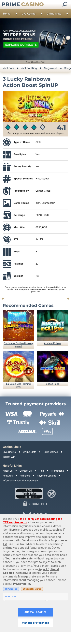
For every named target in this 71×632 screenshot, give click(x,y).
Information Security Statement (20, 480)
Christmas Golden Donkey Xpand (18, 344)
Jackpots (8, 68)
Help (41, 470)
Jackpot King (29, 68)
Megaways (50, 68)
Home (6, 13)
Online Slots (54, 13)
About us (7, 470)
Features (8, 475)
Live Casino (28, 13)
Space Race (52, 383)
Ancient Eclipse (52, 343)
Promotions (57, 470)
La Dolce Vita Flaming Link (18, 385)
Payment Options (46, 475)
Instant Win (9, 456)
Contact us (26, 470)
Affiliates (25, 475)
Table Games (50, 451)
